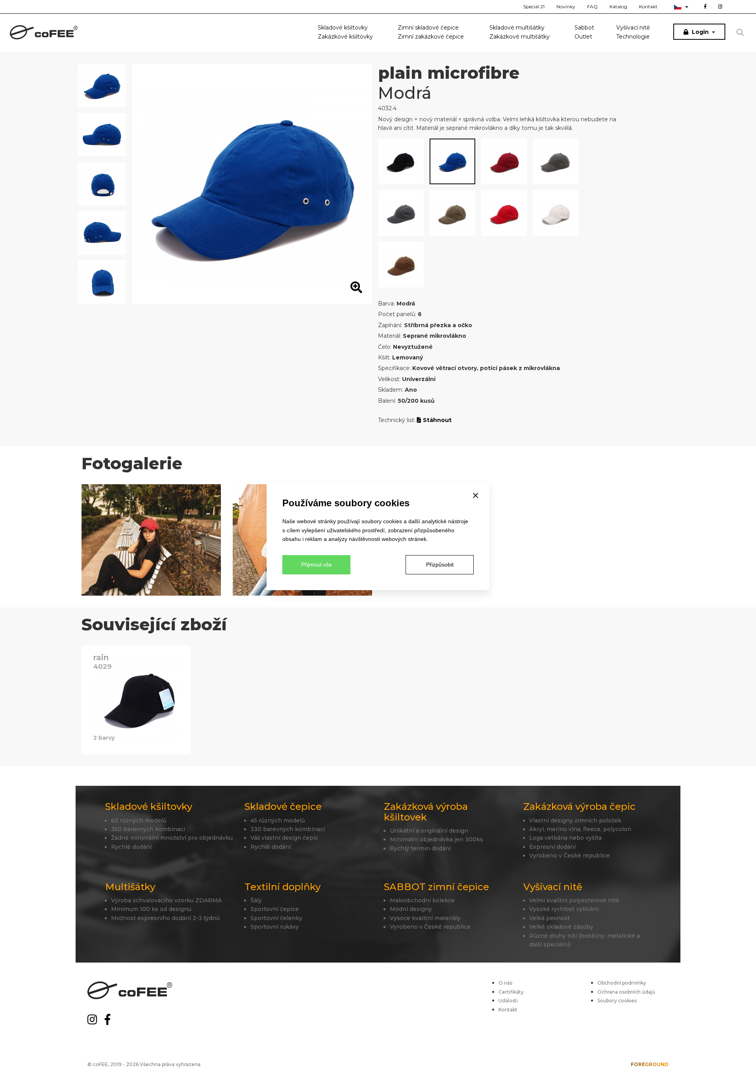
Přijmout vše (316, 564)
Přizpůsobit (440, 564)
